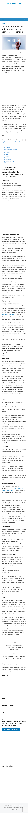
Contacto (20, 806)
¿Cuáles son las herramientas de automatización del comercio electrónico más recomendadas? (11, 143)
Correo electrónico (8, 705)
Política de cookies (20, 807)
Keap (7, 154)
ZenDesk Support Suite (11, 149)
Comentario (5, 675)
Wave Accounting (10, 161)
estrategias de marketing (9, 314)
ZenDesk (8, 147)
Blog (3, 23)
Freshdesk (8, 159)
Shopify (7, 156)
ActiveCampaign (10, 157)
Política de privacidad (9, 807)
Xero (7, 163)
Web (3, 712)
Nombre (4, 698)
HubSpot (8, 152)
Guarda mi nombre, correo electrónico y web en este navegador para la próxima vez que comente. (14, 723)
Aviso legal (14, 809)
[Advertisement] (14, 11)
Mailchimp (8, 151)
